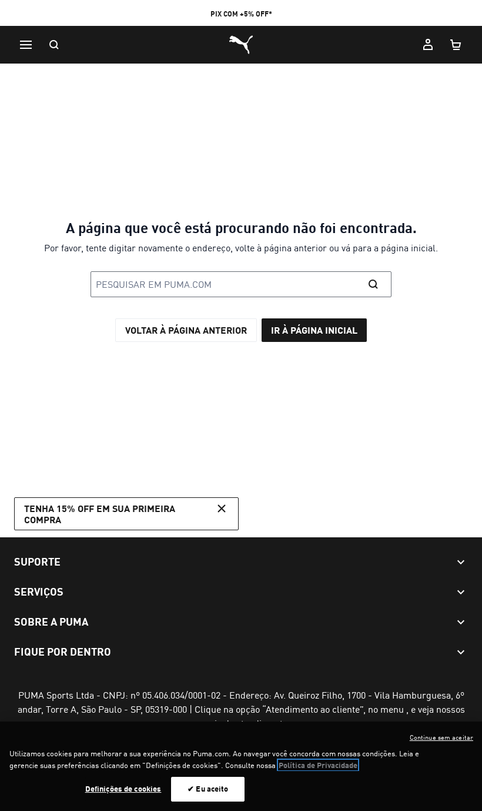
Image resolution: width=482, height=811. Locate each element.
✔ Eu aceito (208, 788)
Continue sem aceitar (441, 737)
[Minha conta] (428, 44)
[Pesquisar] (54, 44)
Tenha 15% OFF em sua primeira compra (99, 514)
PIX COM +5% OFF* (241, 13)
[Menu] (26, 44)
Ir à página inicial (314, 329)
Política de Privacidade (318, 765)
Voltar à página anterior (186, 329)
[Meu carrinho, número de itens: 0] (456, 44)
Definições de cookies (123, 788)
